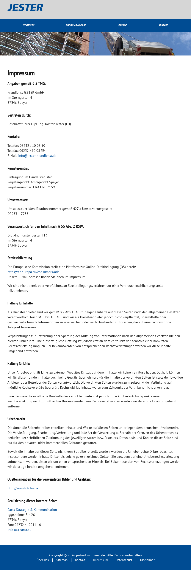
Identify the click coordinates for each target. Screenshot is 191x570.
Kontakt (163, 25)
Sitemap (62, 560)
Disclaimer (147, 560)
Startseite (29, 25)
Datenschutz (124, 560)
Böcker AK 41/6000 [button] (76, 25)
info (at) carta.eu (19, 530)
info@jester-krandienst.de (37, 155)
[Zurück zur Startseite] (29, 9)
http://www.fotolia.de (22, 488)
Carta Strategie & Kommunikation (32, 509)
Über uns (122, 25)
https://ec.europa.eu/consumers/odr (33, 272)
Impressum (100, 560)
